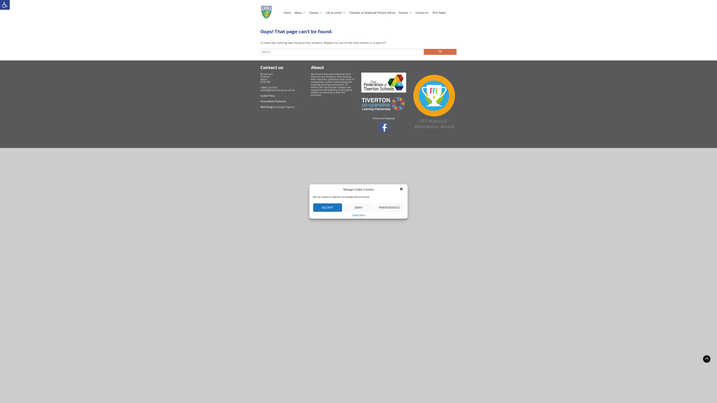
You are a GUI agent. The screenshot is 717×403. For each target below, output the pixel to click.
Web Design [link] (267, 106)
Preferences (389, 207)
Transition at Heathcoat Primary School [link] (372, 12)
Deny (358, 207)
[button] (401, 189)
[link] (5, 5)
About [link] (298, 12)
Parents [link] (403, 12)
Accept (327, 207)
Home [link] (287, 12)
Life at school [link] (334, 12)
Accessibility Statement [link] (273, 101)
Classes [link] (313, 12)
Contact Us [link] (422, 12)
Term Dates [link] (439, 12)
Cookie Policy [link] (358, 215)
